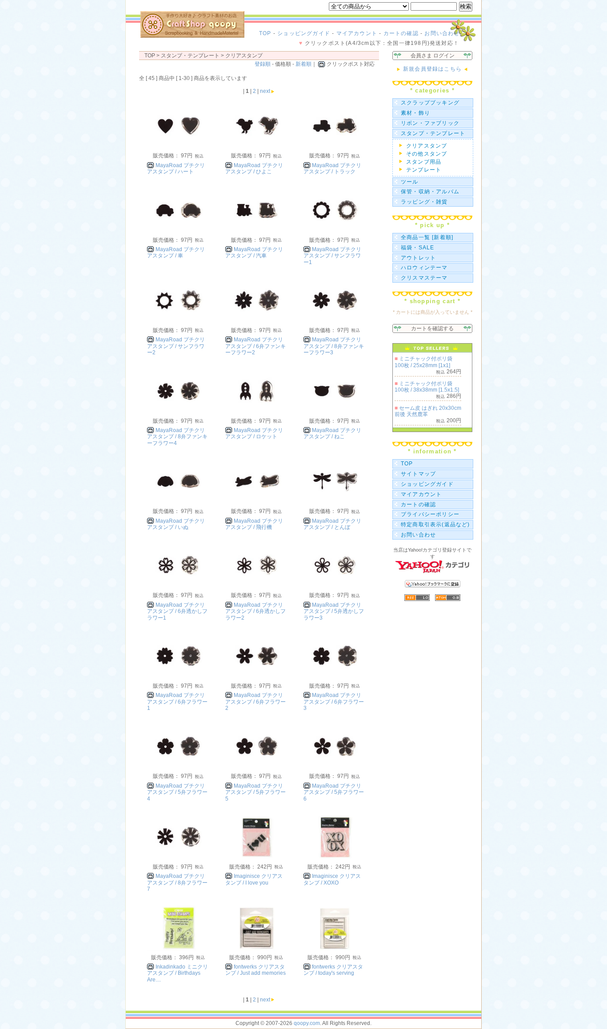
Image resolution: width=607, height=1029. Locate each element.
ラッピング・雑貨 (424, 202)
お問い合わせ (441, 33)
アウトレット (418, 258)
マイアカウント (356, 33)
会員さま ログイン (433, 55)
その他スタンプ (426, 154)
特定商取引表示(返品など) (435, 524)
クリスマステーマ (424, 278)
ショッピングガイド (303, 33)
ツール (410, 182)
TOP (265, 33)
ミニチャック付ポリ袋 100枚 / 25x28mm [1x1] (423, 362)
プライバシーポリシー (430, 514)
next (265, 91)
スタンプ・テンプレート (433, 133)
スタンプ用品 (423, 162)
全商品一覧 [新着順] (427, 237)
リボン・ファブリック (430, 123)
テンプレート (423, 170)
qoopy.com (307, 1023)
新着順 (303, 64)
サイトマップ (418, 474)
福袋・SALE (417, 247)
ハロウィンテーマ (424, 267)
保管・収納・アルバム (430, 191)
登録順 (263, 64)
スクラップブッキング (430, 103)
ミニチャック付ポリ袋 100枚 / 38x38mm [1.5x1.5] (427, 386)
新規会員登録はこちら (432, 69)
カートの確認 (401, 33)
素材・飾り (415, 113)
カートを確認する (432, 328)
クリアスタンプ (244, 55)
